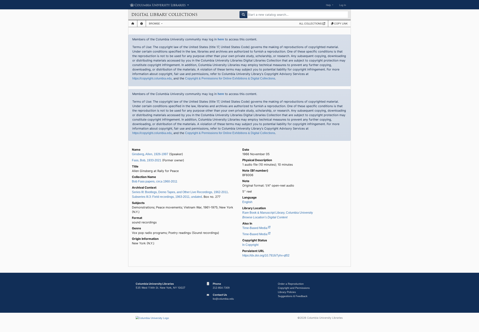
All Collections (311, 23)
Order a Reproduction (291, 283)
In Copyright (250, 244)
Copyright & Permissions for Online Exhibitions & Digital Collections (230, 78)
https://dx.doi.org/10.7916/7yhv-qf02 (265, 255)
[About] (141, 23)
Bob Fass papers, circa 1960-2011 (154, 181)
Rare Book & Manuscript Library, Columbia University (277, 212)
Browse (155, 23)
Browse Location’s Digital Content (264, 217)
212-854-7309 (221, 287)
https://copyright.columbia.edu (152, 78)
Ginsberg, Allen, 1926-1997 (150, 154)
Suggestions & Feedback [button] (292, 296)
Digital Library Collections (164, 14)
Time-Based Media (255, 228)
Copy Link (340, 23)
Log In (342, 5)
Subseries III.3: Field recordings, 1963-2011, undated (167, 196)
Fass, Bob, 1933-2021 (146, 160)
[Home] (132, 23)
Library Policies (287, 291)
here (221, 39)
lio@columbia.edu (223, 298)
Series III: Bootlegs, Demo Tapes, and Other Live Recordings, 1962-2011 (180, 192)
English (247, 202)
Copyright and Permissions (294, 287)
